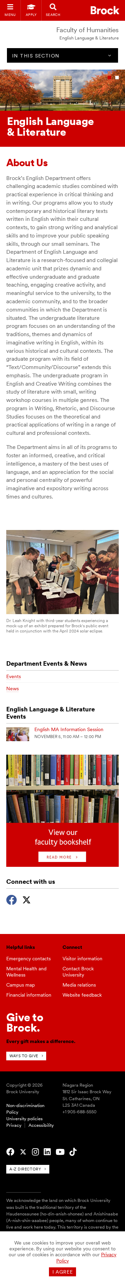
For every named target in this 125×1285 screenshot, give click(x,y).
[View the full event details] (17, 734)
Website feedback (82, 995)
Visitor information (82, 958)
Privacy (14, 1125)
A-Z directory (25, 1169)
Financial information (28, 995)
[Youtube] (60, 1152)
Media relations (79, 985)
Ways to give (23, 1055)
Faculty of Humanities (87, 30)
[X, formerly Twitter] (26, 899)
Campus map (20, 985)
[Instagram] (35, 1152)
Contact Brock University (78, 971)
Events (13, 676)
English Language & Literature (89, 38)
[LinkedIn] (47, 1152)
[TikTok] (72, 1152)
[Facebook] (11, 899)
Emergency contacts (28, 958)
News (12, 688)
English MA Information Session (68, 729)
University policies (24, 1118)
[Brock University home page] (105, 10)
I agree (62, 1272)
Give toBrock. (24, 1022)
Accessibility (41, 1125)
